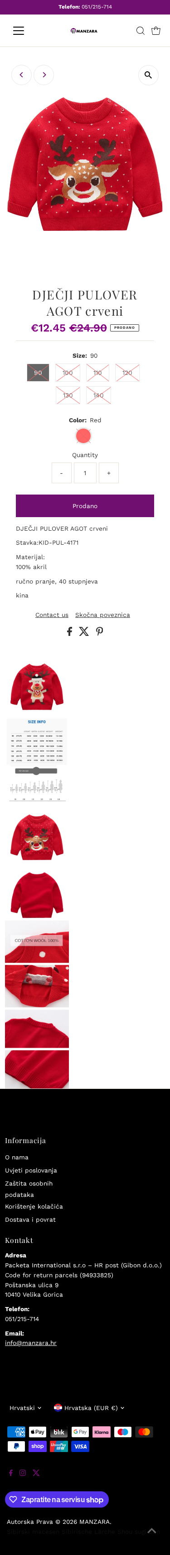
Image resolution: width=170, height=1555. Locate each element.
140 (98, 395)
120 (127, 372)
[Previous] (21, 75)
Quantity (85, 454)
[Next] (44, 75)
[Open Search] (140, 31)
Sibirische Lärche (88, 1531)
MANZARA (94, 1521)
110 (97, 372)
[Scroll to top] (152, 1537)
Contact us (51, 615)
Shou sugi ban (138, 1531)
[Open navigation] (25, 30)
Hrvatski (22, 1407)
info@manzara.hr (31, 1342)
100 (68, 372)
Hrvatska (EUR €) (91, 1407)
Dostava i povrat (30, 1219)
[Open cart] (155, 31)
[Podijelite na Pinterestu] (99, 633)
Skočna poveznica (102, 615)
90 (38, 372)
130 (68, 395)
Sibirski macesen (33, 1531)
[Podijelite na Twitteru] (85, 633)
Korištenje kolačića (34, 1206)
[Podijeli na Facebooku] (70, 633)
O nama (17, 1157)
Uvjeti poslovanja (31, 1170)
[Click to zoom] (148, 75)
